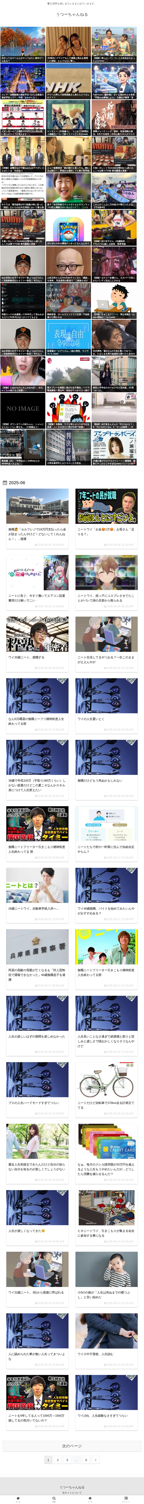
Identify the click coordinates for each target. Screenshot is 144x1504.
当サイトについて (72, 1492)
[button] (132, 867)
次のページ (72, 1446)
